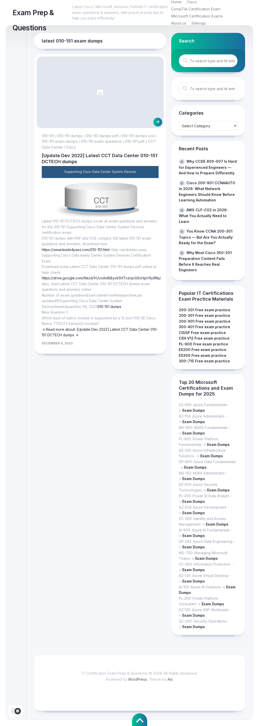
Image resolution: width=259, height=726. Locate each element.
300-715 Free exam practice (204, 361)
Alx (170, 679)
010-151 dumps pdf (102, 135)
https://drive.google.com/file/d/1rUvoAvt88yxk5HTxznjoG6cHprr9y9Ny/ (101, 278)
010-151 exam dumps (60, 141)
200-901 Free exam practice (204, 321)
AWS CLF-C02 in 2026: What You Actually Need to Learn (203, 216)
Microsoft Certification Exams (197, 16)
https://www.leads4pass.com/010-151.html (76, 249)
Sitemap (198, 23)
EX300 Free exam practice (202, 355)
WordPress (137, 679)
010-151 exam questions (101, 141)
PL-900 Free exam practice (203, 344)
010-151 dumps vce (138, 135)
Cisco (71, 147)
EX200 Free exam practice (202, 349)
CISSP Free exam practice (202, 332)
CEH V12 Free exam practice (204, 338)
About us (178, 23)
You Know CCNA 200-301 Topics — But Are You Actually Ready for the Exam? (206, 237)
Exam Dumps (193, 410)
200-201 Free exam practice (204, 310)
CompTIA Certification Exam (195, 9)
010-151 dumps (70, 135)
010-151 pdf (135, 141)
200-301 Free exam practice (204, 315)
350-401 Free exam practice (204, 327)
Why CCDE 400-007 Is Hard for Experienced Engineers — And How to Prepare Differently (208, 167)
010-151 (48, 135)
